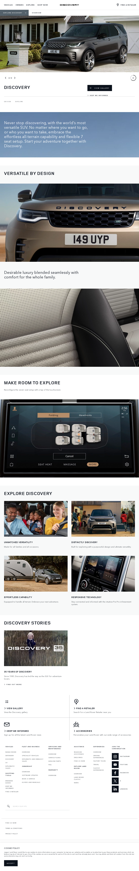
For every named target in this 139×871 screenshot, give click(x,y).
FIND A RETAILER (11, 792)
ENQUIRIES (78, 757)
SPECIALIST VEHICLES (30, 755)
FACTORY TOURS (99, 761)
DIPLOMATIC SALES (10, 767)
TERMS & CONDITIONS (13, 828)
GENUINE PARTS (54, 761)
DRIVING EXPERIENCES (98, 757)
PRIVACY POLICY (11, 834)
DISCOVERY (9, 759)
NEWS (76, 783)
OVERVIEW (26, 752)
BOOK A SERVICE (28, 779)
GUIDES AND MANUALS (31, 782)
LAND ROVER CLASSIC (79, 778)
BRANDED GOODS (9, 782)
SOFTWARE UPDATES (30, 775)
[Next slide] (14, 78)
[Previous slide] (5, 78)
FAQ (50, 765)
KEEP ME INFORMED (9, 787)
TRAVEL (96, 764)
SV (6, 763)
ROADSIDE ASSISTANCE (79, 753)
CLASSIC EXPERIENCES (98, 769)
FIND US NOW (79, 761)
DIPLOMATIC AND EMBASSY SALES (32, 760)
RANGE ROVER (10, 752)
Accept (11, 863)
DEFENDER (9, 755)
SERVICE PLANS (54, 758)
